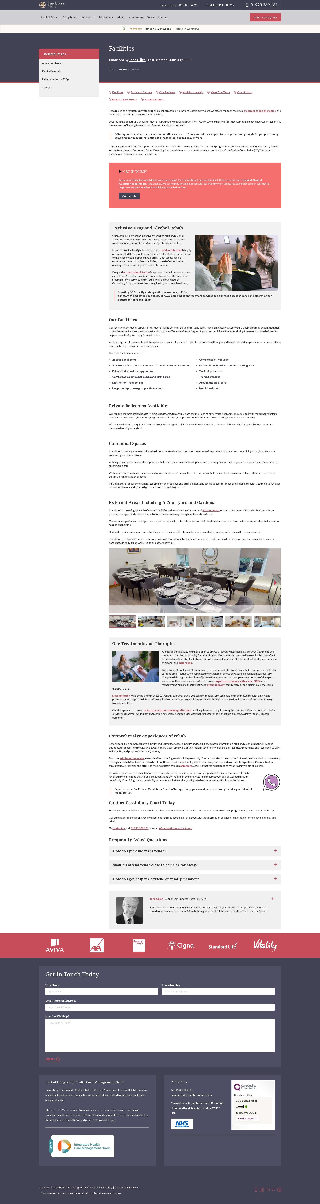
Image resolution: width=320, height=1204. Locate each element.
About (121, 17)
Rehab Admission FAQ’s (56, 79)
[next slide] (275, 582)
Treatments (106, 17)
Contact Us (129, 196)
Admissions (136, 17)
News (151, 17)
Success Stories (154, 99)
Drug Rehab (70, 17)
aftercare (186, 710)
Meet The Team (220, 92)
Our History (244, 92)
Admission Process (53, 63)
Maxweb (134, 1187)
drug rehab (185, 662)
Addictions (88, 17)
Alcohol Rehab (49, 17)
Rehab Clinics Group (124, 99)
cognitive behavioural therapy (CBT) (237, 681)
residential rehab (171, 250)
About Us (123, 69)
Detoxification (121, 695)
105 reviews (193, 28)
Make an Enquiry (265, 17)
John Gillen (137, 60)
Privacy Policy (104, 1187)
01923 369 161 (139, 828)
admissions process (132, 758)
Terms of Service (108, 1193)
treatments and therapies (260, 110)
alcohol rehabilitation (136, 272)
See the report (245, 1118)
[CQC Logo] (245, 1090)
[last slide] (114, 582)
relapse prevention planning (161, 710)
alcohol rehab (210, 510)
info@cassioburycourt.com (175, 828)
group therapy (216, 684)
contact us (119, 828)
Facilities (117, 92)
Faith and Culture (141, 92)
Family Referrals (51, 71)
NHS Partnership (192, 92)
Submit (50, 1059)
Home (112, 69)
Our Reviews (167, 92)
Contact (163, 17)
